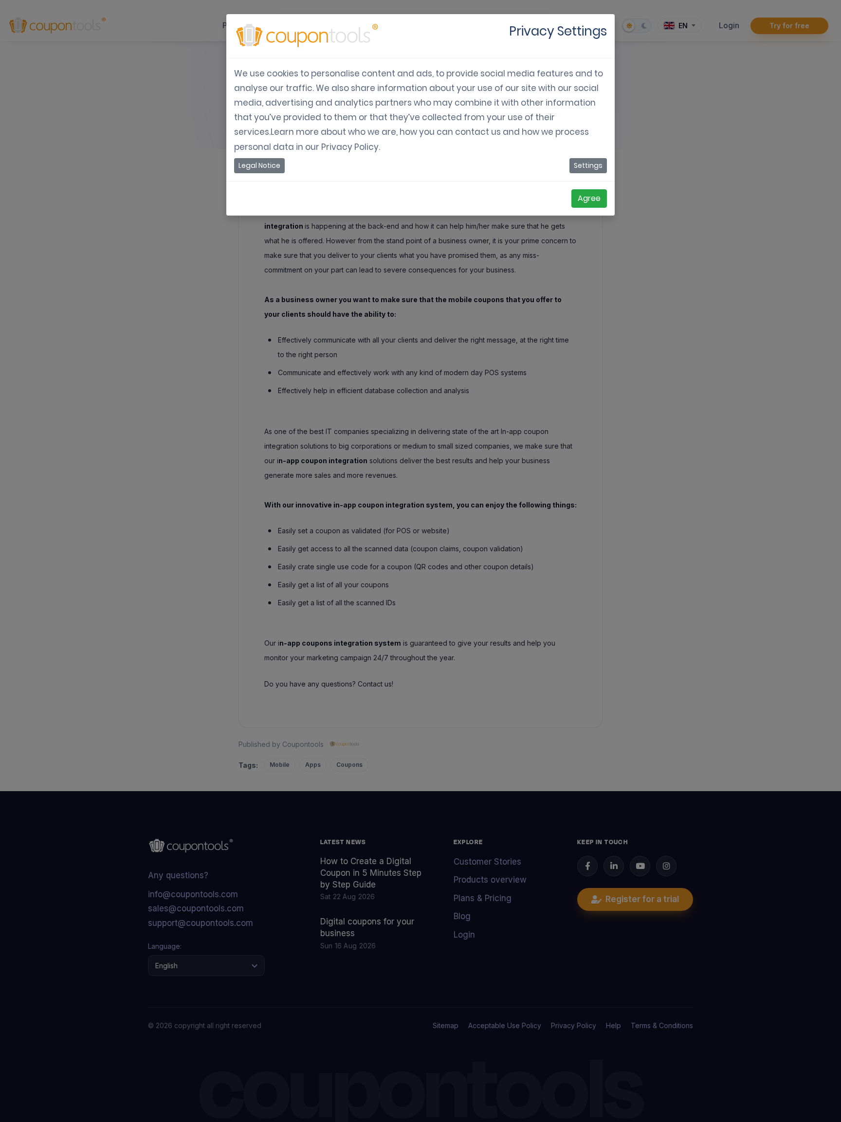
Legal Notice (259, 165)
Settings (588, 165)
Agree (589, 198)
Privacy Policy (350, 147)
